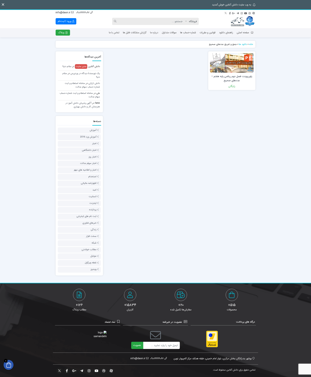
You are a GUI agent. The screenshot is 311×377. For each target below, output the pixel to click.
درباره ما (154, 33)
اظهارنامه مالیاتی (88, 183)
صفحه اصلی (243, 33)
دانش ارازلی (94, 83)
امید (94, 190)
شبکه (94, 243)
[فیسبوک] (229, 12)
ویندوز (93, 269)
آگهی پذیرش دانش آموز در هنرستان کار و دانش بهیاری (83, 105)
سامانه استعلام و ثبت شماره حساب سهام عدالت (82, 85)
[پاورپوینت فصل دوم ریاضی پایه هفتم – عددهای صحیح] (232, 63)
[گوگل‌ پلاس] (233, 12)
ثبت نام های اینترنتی (86, 216)
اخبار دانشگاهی (89, 150)
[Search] (115, 21)
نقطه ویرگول (90, 263)
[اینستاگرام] (241, 12)
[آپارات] (253, 12)
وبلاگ (61, 33)
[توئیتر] (225, 12)
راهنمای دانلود (226, 33)
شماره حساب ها (188, 33)
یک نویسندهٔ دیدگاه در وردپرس (85, 73)
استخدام (92, 176)
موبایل (93, 256)
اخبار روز (92, 157)
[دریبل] (249, 12)
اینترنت (92, 203)
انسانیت (92, 196)
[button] (3, 4)
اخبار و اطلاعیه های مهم (85, 170)
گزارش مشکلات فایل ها (135, 33)
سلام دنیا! (66, 66)
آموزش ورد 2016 (88, 137)
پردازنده (92, 210)
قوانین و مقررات (207, 33)
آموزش (93, 130)
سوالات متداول (169, 33)
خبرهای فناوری (89, 223)
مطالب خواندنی (89, 249)
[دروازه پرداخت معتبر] (212, 339)
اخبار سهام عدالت (88, 163)
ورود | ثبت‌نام (65, 21)
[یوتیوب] (245, 12)
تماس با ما (114, 33)
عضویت (137, 345)
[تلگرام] (237, 12)
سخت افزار (91, 236)
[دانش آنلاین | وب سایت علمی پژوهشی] (242, 21)
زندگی (93, 229)
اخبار (94, 143)
